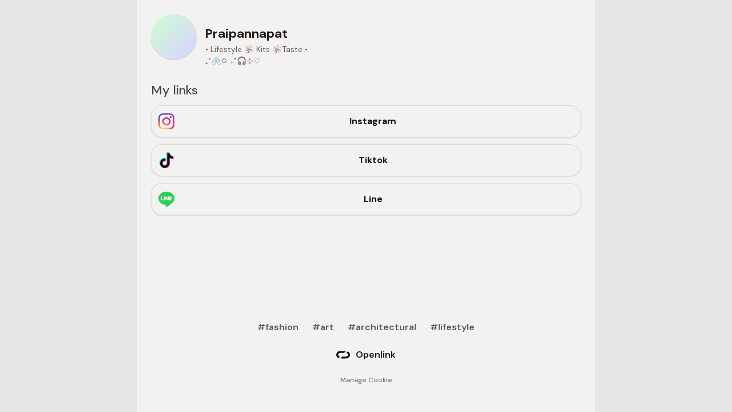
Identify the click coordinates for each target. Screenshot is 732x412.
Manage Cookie (366, 380)
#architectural (382, 327)
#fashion (278, 327)
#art (323, 327)
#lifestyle (452, 327)
